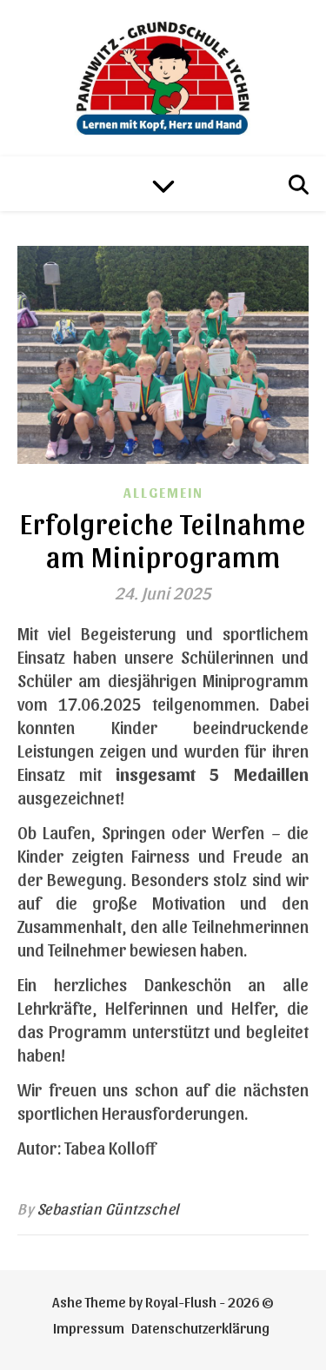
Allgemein (163, 492)
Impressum (88, 1327)
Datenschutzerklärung (200, 1327)
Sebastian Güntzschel (108, 1208)
